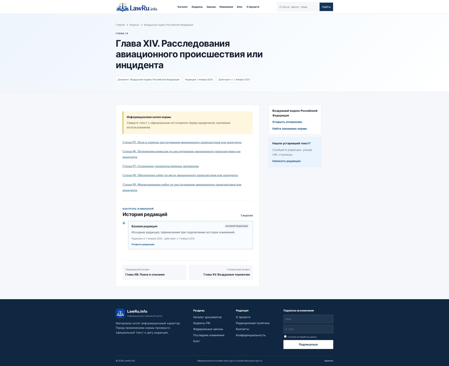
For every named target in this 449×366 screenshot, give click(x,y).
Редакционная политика (253, 323)
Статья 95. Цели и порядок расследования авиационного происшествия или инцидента (182, 142)
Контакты (242, 329)
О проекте (253, 6)
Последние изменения (208, 335)
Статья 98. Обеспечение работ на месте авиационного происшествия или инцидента (180, 175)
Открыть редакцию (143, 244)
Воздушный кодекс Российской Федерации (168, 24)
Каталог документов (207, 317)
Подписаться (308, 344)
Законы (211, 6)
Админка (328, 360)
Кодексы (197, 6)
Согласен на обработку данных (302, 337)
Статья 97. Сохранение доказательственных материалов (161, 166)
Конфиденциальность (251, 335)
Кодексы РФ (201, 323)
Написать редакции (286, 161)
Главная (120, 24)
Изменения (226, 6)
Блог (240, 6)
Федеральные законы (208, 329)
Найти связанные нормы (289, 128)
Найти (326, 7)
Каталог (183, 6)
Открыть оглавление (287, 122)
